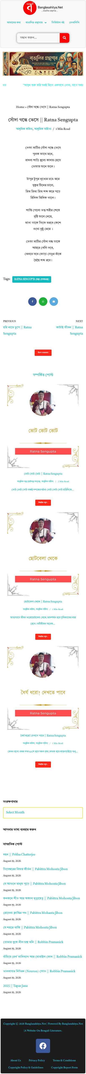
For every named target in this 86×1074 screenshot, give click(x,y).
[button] (36, 22)
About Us (15, 1060)
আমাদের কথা (14, 22)
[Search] (64, 38)
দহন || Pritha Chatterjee (19, 854)
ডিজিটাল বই (58, 22)
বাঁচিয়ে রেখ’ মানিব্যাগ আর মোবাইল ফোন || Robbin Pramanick (42, 957)
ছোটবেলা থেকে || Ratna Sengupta (43, 601)
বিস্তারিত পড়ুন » (41, 504)
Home (20, 107)
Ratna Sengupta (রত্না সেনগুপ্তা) (31, 279)
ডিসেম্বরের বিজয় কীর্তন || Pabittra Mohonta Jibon (35, 869)
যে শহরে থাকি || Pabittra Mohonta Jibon (30, 927)
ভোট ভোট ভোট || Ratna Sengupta (43, 474)
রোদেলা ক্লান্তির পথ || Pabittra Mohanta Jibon (32, 913)
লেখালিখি (74, 22)
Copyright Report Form (64, 1067)
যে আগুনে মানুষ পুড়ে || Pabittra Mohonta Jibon (34, 884)
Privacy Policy (37, 1060)
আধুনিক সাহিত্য (42, 129)
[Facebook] (32, 301)
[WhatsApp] (43, 301)
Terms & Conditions (64, 1060)
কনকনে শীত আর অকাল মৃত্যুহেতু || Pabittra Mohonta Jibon (41, 898)
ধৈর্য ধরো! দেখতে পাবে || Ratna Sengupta (43, 735)
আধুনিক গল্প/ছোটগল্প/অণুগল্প (28, 482)
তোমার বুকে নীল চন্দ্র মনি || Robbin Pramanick (33, 942)
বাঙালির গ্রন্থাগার (34, 22)
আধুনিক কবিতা (24, 129)
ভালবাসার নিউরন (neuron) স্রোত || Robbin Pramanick (39, 971)
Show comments (43, 352)
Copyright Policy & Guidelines (25, 1067)
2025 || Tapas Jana (15, 986)
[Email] (53, 301)
